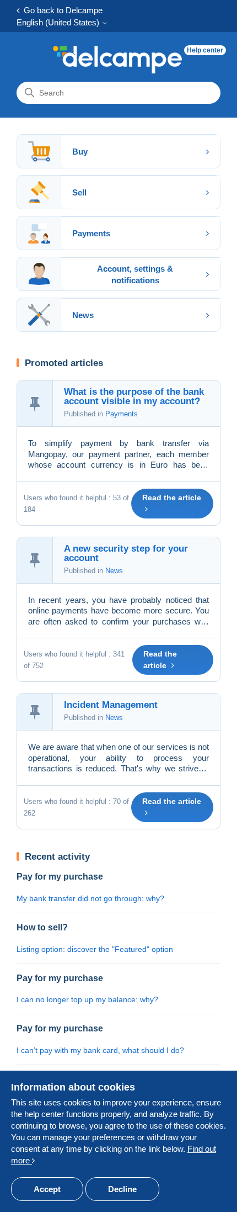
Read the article (171, 497)
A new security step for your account (126, 553)
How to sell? (42, 927)
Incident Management (111, 705)
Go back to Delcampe (61, 10)
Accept (47, 1189)
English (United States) (59, 22)
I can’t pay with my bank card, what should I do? (100, 1050)
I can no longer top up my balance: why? (87, 999)
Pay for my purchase (60, 876)
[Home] (117, 59)
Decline (122, 1189)
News (114, 571)
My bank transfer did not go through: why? (90, 898)
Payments (121, 414)
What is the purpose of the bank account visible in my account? (134, 396)
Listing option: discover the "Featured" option (95, 949)
